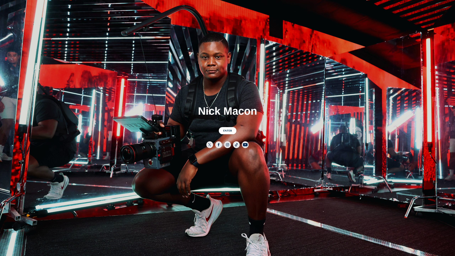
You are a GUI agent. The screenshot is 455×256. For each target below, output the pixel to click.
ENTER (227, 130)
